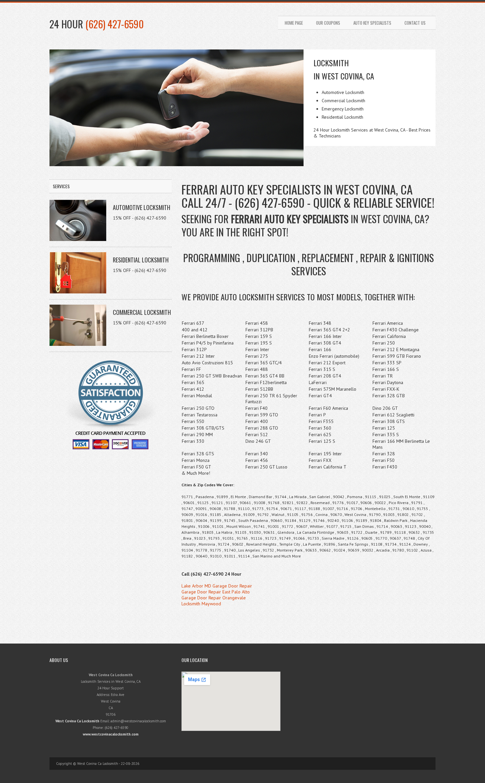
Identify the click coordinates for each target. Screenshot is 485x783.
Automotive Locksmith (141, 207)
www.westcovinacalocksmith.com (111, 734)
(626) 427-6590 (114, 23)
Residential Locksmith (141, 260)
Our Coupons (328, 22)
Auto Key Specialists (372, 22)
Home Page (294, 22)
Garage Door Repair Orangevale (213, 598)
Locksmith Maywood (201, 604)
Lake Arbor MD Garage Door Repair (216, 586)
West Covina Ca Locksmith (77, 721)
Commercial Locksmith (142, 312)
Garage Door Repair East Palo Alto (215, 592)
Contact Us (415, 22)
